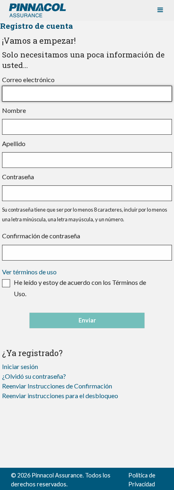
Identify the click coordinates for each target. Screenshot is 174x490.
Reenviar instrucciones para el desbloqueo (60, 395)
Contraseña (18, 176)
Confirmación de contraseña (41, 236)
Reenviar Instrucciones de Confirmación (57, 386)
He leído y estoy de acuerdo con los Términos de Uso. (80, 288)
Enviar (87, 320)
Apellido (13, 143)
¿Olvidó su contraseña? (34, 376)
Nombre (14, 110)
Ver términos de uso (29, 272)
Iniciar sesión (20, 366)
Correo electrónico (28, 79)
